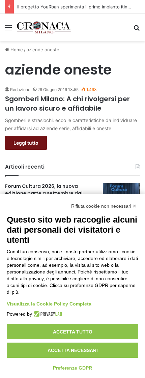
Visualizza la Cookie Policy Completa (49, 304)
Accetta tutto (72, 332)
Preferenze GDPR (72, 368)
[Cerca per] (136, 29)
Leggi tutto (25, 143)
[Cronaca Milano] (44, 27)
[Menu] (8, 29)
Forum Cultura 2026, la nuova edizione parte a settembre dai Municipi (44, 193)
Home (16, 49)
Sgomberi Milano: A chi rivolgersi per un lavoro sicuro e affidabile (67, 103)
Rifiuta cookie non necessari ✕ (104, 206)
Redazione (20, 89)
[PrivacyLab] (47, 314)
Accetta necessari (73, 350)
